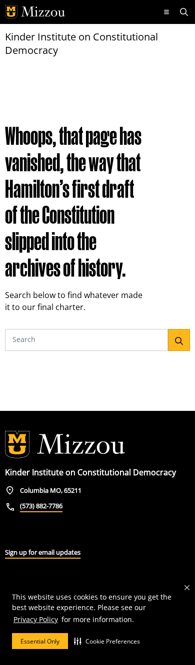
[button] (107, 641)
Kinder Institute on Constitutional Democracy (81, 43)
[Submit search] (179, 340)
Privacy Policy (36, 619)
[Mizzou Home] (79, 12)
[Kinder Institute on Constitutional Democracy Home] (65, 445)
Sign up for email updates (42, 552)
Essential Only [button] (40, 641)
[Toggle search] (185, 12)
